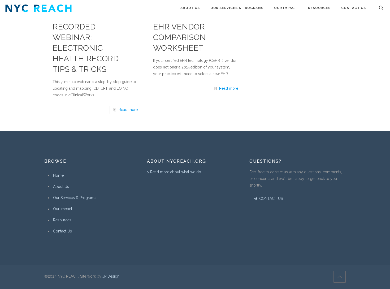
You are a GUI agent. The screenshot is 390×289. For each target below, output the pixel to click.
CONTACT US (270, 198)
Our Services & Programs (74, 198)
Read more (128, 109)
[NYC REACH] (38, 8)
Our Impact (62, 209)
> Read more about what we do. (174, 172)
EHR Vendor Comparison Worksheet (179, 37)
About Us (61, 186)
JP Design (110, 276)
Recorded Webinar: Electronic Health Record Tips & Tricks (86, 48)
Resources (62, 220)
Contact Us (62, 231)
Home (58, 175)
